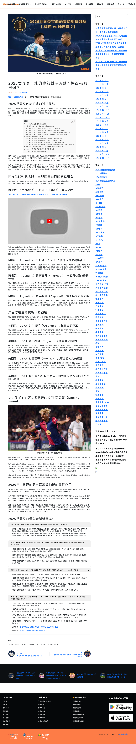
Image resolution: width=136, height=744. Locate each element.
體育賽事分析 (101, 417)
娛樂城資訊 (100, 314)
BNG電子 (99, 203)
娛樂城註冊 (77, 701)
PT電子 (98, 251)
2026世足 (41, 644)
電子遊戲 (99, 399)
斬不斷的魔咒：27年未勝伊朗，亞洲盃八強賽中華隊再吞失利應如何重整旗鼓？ (56, 675)
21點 (97, 184)
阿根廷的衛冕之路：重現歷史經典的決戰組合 (40, 126)
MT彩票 (99, 236)
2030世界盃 (101, 177)
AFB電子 (99, 188)
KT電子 (98, 229)
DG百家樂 (100, 221)
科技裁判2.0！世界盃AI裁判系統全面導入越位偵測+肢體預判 (25, 675)
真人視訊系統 (101, 373)
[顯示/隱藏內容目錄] (72, 121)
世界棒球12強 (101, 284)
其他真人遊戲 (101, 291)
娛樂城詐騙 (41, 711)
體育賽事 (99, 413)
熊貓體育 (99, 351)
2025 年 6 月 (102, 132)
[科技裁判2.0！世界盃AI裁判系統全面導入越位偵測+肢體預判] (11, 675)
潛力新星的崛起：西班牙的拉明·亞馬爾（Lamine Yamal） (45, 147)
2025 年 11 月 (102, 114)
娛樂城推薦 (41, 714)
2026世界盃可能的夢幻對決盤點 (36, 124)
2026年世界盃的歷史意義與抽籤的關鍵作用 (40, 149)
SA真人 (99, 262)
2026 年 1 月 (101, 106)
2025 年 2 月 (102, 147)
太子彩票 (99, 303)
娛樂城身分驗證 (43, 721)
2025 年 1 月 (101, 151)
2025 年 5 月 (102, 136)
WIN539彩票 (101, 277)
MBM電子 (100, 232)
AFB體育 (99, 192)
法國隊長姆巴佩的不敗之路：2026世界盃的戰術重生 (39, 627)
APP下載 (68, 4)
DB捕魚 (99, 214)
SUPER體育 (101, 269)
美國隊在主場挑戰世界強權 (34, 136)
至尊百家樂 (100, 384)
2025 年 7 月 (101, 129)
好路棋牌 (99, 306)
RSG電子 (99, 258)
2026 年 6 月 (102, 88)
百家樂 (5, 701)
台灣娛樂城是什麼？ (44, 701)
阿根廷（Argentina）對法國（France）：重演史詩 (44, 128)
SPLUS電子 (100, 266)
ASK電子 (99, 196)
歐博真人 (99, 347)
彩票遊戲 (110, 4)
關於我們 (89, 4)
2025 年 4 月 (102, 140)
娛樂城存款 (77, 708)
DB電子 (99, 218)
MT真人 (99, 240)
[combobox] (109, 16)
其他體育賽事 (101, 295)
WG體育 (99, 273)
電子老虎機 (56, 4)
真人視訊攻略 (101, 369)
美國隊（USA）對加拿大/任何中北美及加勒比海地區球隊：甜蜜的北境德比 (51, 144)
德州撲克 (99, 325)
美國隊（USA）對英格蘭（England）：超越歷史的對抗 (45, 140)
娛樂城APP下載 (78, 714)
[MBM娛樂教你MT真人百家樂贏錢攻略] (72, 675)
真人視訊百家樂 (41, 4)
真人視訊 (99, 365)
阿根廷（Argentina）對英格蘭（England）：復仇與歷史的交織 (48, 134)
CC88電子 (100, 207)
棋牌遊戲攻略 (101, 336)
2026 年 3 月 (102, 99)
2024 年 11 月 (102, 158)
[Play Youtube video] (49, 221)
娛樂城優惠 (77, 704)
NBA (97, 243)
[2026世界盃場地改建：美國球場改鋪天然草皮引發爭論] (102, 675)
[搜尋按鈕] (125, 16)
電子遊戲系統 (101, 410)
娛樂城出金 (77, 711)
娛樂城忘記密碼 (78, 718)
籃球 (97, 376)
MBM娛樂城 (10, 4)
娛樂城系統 (41, 708)
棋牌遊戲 (100, 4)
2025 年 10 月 (102, 117)
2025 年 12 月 (102, 110)
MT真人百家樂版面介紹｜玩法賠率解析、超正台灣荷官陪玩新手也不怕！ (111, 65)
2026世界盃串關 (28, 644)
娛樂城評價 (41, 718)
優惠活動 (78, 4)
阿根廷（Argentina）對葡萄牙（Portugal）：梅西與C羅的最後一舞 (49, 132)
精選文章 (99, 380)
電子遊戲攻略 (101, 406)
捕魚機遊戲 (6, 721)
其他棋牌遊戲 (101, 288)
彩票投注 (6, 711)
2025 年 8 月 (102, 125)
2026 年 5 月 (102, 92)
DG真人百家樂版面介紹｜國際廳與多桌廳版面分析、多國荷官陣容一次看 (111, 54)
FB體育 (98, 225)
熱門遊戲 (99, 354)
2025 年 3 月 (102, 143)
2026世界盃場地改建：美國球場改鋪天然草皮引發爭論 (117, 675)
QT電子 (99, 255)
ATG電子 (99, 199)
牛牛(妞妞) (100, 358)
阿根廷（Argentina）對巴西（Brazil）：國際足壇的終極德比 (47, 130)
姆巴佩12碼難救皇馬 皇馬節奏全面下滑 (34, 631)
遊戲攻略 (99, 395)
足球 (97, 391)
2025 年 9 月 (102, 121)
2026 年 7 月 (101, 84)
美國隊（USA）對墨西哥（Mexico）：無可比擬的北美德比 (46, 142)
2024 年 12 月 (102, 154)
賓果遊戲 (99, 387)
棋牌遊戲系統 (101, 339)
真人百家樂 (100, 362)
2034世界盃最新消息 (105, 181)
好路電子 (99, 310)
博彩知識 (41, 704)
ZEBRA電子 (101, 280)
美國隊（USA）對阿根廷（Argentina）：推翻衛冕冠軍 (45, 138)
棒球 (97, 343)
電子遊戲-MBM (102, 402)
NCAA (98, 247)
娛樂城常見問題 (78, 721)
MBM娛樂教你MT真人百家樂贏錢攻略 (87, 675)
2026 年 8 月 (102, 81)
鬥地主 (98, 424)
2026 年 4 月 (102, 95)
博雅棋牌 (99, 299)
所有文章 (121, 4)
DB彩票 (99, 210)
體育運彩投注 (24, 4)
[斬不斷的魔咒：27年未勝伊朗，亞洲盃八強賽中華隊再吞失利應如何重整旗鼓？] (41, 675)
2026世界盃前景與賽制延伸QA (36, 151)
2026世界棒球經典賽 (105, 170)
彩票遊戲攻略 (101, 321)
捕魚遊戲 (99, 328)
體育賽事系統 (101, 421)
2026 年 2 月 (102, 103)
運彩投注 (6, 708)
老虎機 (5, 704)
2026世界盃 (23, 92)
